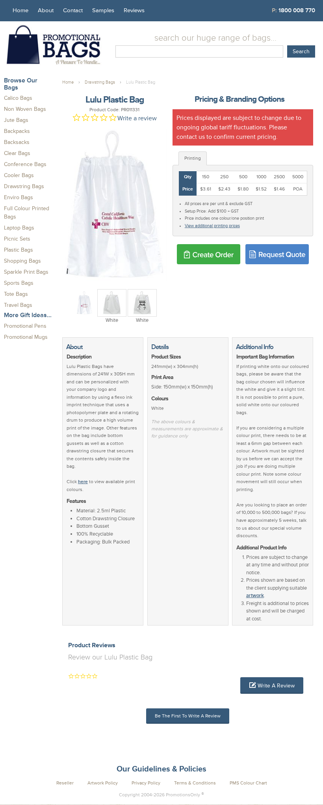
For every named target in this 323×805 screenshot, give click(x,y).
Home (20, 10)
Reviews (134, 10)
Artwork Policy (102, 783)
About (46, 10)
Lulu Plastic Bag (140, 82)
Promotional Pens (25, 326)
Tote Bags (16, 294)
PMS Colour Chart (248, 783)
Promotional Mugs (26, 337)
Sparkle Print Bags (26, 272)
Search (301, 51)
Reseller (65, 783)
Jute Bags (16, 120)
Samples (103, 10)
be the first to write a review (188, 716)
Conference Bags (25, 164)
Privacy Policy (146, 783)
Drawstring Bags (24, 186)
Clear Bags (17, 153)
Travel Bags (18, 305)
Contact (73, 10)
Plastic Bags (18, 250)
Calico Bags (18, 98)
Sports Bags (18, 283)
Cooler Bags (19, 175)
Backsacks (17, 142)
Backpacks (17, 131)
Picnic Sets (17, 238)
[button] (271, 685)
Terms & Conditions (195, 783)
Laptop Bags (19, 227)
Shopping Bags (22, 261)
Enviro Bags (18, 197)
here (83, 482)
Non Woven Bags (25, 109)
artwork (255, 595)
